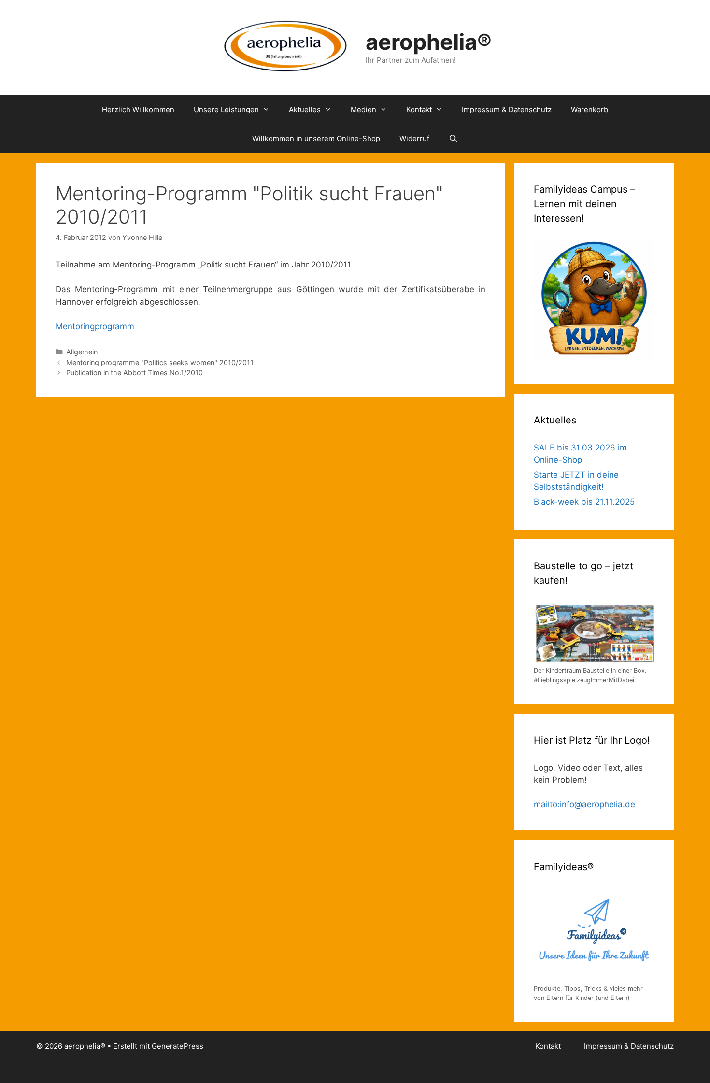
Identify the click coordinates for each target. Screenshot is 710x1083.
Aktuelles (305, 109)
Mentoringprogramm (95, 326)
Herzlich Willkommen (138, 109)
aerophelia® (429, 41)
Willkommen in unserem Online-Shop (316, 138)
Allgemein (82, 352)
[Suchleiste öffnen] (453, 138)
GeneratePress (177, 1046)
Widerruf (414, 138)
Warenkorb (589, 109)
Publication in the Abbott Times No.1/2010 (134, 372)
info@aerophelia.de (597, 804)
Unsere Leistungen (226, 109)
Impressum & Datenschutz (507, 109)
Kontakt (419, 109)
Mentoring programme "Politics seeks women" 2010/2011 (160, 362)
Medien (363, 109)
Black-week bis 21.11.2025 (584, 501)
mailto (545, 804)
